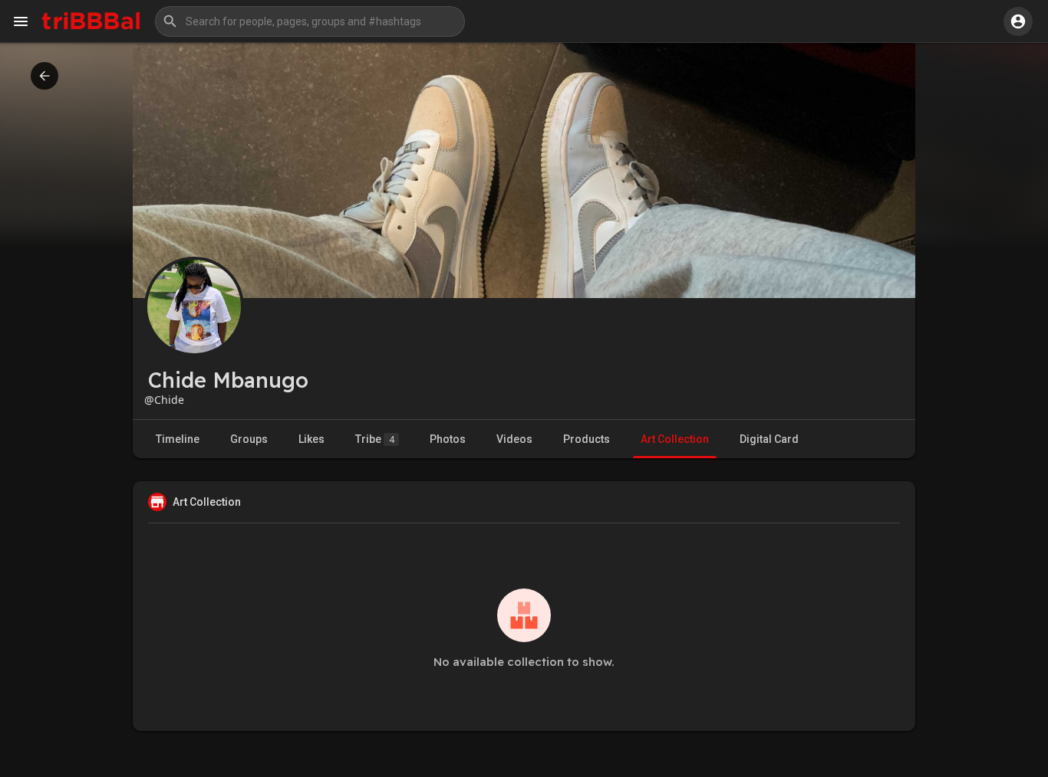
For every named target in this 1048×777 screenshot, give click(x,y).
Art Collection (675, 439)
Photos (448, 439)
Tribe (374, 439)
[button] (310, 21)
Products (586, 439)
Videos (514, 439)
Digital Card (769, 439)
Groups (249, 439)
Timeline (177, 439)
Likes (311, 439)
